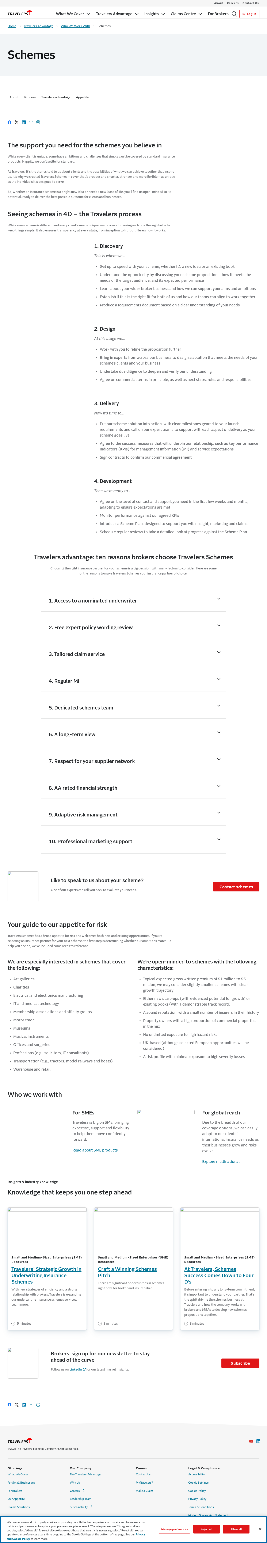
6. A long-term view (72, 734)
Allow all (236, 1529)
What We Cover (18, 1474)
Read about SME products (95, 1150)
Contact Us (251, 3)
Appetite (82, 97)
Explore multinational (221, 1162)
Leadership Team (80, 1499)
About (218, 3)
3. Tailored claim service (77, 654)
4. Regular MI (64, 681)
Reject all (206, 1529)
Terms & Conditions (201, 1507)
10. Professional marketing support (90, 841)
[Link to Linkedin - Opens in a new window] (258, 1441)
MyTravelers (144, 1482)
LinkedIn (75, 1369)
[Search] (234, 14)
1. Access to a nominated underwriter (93, 600)
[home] (20, 12)
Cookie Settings (198, 1482)
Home (12, 26)
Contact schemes (236, 887)
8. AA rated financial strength (83, 788)
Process (30, 97)
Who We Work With (75, 26)
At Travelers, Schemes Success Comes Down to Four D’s (219, 1275)
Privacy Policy (197, 1499)
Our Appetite (16, 1499)
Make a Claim (144, 1491)
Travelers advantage (55, 97)
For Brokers (15, 1491)
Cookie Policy (197, 1491)
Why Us (75, 1482)
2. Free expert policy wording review (91, 627)
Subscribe (240, 1363)
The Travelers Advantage (85, 1474)
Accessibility (196, 1474)
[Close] (260, 1529)
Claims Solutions (19, 1507)
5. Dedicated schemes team (81, 707)
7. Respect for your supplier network (92, 761)
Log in (251, 13)
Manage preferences (174, 1529)
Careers (233, 3)
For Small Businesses (21, 1482)
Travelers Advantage (38, 26)
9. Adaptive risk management (83, 814)
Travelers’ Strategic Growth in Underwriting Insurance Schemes (46, 1275)
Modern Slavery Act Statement (208, 1515)
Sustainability (81, 1507)
